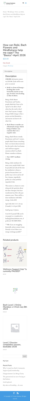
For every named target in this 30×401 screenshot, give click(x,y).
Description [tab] (8, 71)
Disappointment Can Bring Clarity (13, 374)
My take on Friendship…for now (13, 385)
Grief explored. (7, 382)
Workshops (11, 12)
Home (4, 12)
